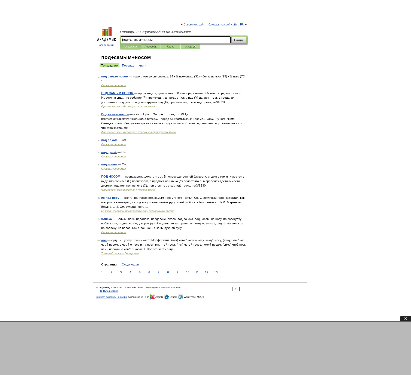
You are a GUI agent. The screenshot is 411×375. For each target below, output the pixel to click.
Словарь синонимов (113, 85)
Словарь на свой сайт (222, 24)
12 (206, 272)
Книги (170, 46)
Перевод (128, 65)
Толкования (130, 46)
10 (187, 272)
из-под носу (110, 197)
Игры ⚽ (190, 46)
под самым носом (114, 76)
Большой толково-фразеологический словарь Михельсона (137, 211)
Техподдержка (152, 287)
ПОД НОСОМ (110, 176)
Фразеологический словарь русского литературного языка (138, 132)
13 (216, 272)
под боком (109, 140)
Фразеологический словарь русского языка (128, 106)
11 (197, 272)
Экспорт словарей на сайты (111, 297)
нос (104, 240)
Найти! (239, 40)
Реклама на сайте (170, 287)
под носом (109, 164)
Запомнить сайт (194, 24)
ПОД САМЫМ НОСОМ (117, 93)
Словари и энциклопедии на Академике (155, 32)
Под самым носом (115, 114)
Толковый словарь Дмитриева (120, 253)
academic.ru (106, 45)
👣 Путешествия (109, 291)
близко (106, 219)
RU (242, 24)
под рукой (109, 152)
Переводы (150, 46)
